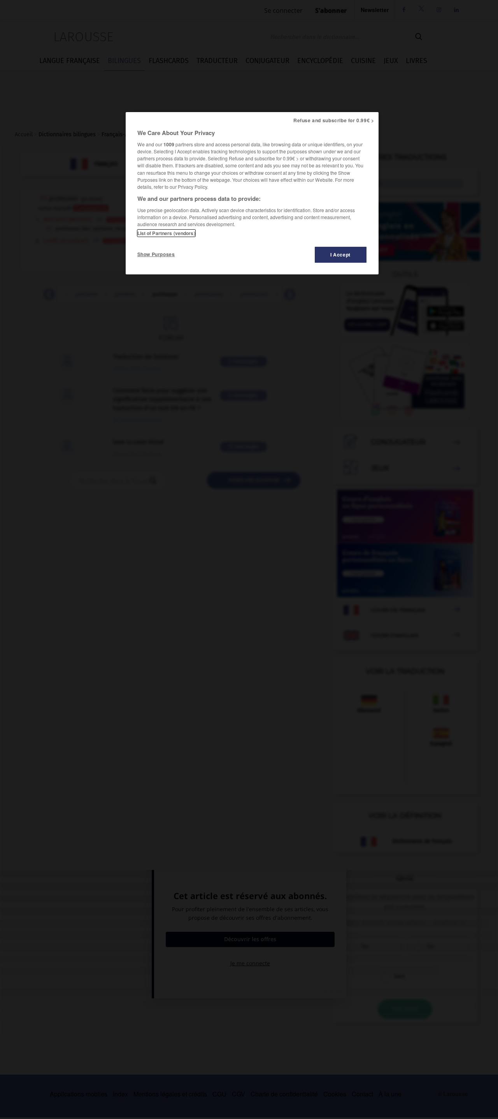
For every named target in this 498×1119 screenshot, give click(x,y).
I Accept (340, 254)
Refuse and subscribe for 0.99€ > (333, 120)
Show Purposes (156, 254)
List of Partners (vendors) (166, 233)
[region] (252, 193)
